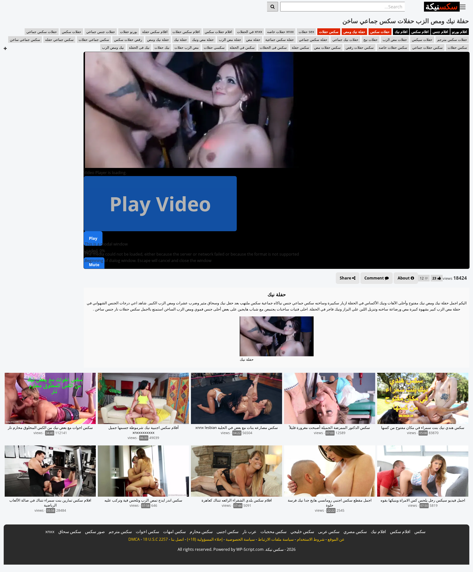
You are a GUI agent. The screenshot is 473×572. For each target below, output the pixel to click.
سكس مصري (355, 531)
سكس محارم (201, 531)
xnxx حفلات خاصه (280, 31)
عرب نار (249, 531)
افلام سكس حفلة (155, 31)
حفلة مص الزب (230, 39)
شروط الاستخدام (310, 539)
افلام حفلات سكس (218, 31)
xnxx (49, 531)
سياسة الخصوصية (240, 539)
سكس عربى (328, 531)
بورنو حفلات (128, 31)
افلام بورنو (459, 31)
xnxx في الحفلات (249, 31)
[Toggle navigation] (464, 6)
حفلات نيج (370, 39)
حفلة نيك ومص (354, 31)
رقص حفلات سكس (128, 39)
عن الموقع (336, 539)
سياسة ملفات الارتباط (276, 539)
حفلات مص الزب (395, 39)
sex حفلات (306, 31)
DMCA (134, 539)
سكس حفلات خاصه (393, 47)
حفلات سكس (380, 31)
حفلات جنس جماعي (100, 31)
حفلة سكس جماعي (313, 39)
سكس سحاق (69, 531)
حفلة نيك (180, 39)
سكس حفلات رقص (360, 47)
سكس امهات (174, 531)
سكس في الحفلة (242, 47)
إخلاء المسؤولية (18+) (204, 539)
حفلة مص (253, 39)
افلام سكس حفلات (186, 31)
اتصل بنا (177, 539)
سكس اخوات (147, 531)
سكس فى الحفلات (273, 47)
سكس (419, 531)
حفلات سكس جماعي (41, 31)
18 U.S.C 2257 (155, 539)
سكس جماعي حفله (59, 39)
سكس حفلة (300, 47)
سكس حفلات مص (327, 47)
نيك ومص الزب (113, 47)
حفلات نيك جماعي (345, 39)
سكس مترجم (120, 531)
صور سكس (95, 531)
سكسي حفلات (214, 47)
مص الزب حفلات (186, 47)
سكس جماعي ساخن (25, 39)
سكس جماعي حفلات (94, 39)
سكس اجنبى (227, 531)
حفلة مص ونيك (203, 39)
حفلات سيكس (422, 39)
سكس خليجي (302, 531)
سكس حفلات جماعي (427, 47)
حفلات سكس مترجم (452, 39)
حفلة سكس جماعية (279, 39)
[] (272, 7)
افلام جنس (440, 31)
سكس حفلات (328, 31)
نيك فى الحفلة (139, 47)
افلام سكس (420, 31)
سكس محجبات (273, 531)
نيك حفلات (161, 47)
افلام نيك (401, 31)
